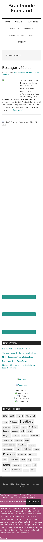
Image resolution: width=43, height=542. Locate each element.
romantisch (22, 454)
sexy (29, 460)
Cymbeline (33, 427)
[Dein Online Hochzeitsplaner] (21, 385)
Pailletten (27, 449)
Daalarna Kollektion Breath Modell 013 (16, 349)
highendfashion (7, 440)
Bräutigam (16, 427)
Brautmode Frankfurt (21, 8)
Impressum (35, 484)
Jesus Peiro (22, 445)
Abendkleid (30, 416)
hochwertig (18, 440)
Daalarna (6, 431)
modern (17, 449)
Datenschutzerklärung (23, 484)
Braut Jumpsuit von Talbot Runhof (14, 361)
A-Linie (20, 416)
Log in (22, 486)
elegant (29, 431)
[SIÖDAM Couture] (22, 380)
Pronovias (9, 454)
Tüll (34, 465)
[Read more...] (18, 110)
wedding (26, 470)
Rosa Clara (32, 454)
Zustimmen (34, 502)
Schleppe (13, 459)
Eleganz (6, 435)
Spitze (6, 464)
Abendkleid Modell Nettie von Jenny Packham (19, 353)
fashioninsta (16, 436)
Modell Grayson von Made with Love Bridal (17, 357)
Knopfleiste (32, 445)
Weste (33, 470)
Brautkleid (26, 421)
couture (24, 427)
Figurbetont (35, 436)
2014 (12, 416)
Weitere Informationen (17, 502)
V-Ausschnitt (16, 470)
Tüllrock (6, 470)
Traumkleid (17, 465)
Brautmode (6, 427)
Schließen (3, 538)
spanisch (36, 460)
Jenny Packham (9, 445)
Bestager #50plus (16, 67)
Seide (23, 460)
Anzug (5, 422)
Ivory (27, 440)
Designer (15, 431)
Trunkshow (27, 465)
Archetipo (13, 422)
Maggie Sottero (7, 449)
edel (22, 431)
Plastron (36, 449)
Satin (4, 460)
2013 (5, 416)
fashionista (25, 436)
